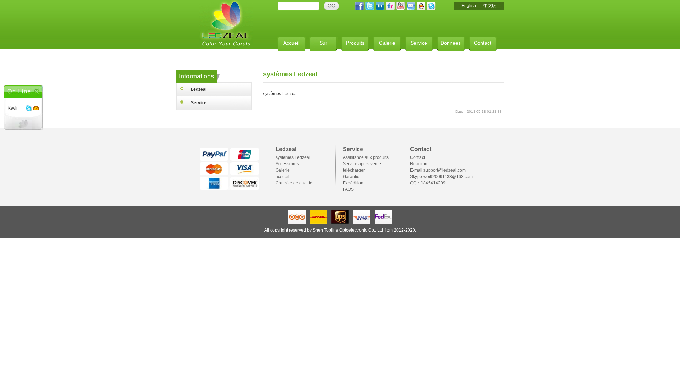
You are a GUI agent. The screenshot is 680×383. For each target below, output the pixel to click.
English (468, 5)
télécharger (354, 170)
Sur (323, 43)
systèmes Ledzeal (293, 157)
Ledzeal (198, 89)
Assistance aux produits (366, 157)
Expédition (353, 183)
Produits (355, 43)
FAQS (348, 189)
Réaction (418, 163)
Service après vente (362, 163)
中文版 (489, 5)
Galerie (387, 43)
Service (418, 43)
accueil (282, 176)
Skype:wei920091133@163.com (441, 176)
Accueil (291, 43)
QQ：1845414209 (428, 183)
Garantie (351, 176)
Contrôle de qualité (294, 183)
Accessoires (287, 163)
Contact (482, 43)
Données (451, 43)
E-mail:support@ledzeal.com (438, 170)
